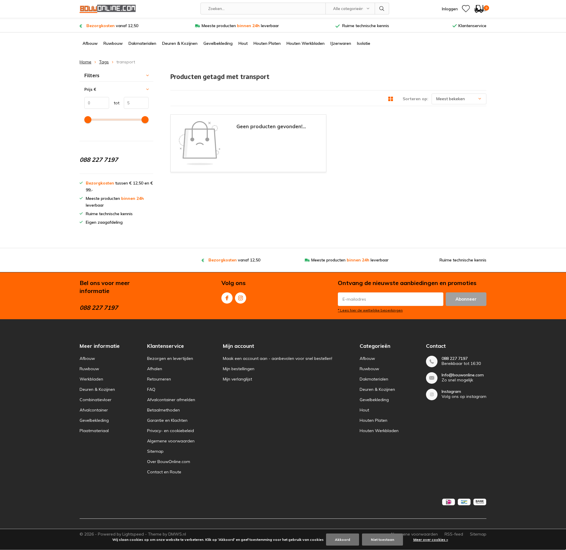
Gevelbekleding (218, 43)
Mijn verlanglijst (237, 379)
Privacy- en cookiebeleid (170, 430)
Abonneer (466, 299)
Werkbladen (91, 379)
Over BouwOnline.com (168, 461)
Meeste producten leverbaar (240, 25)
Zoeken (382, 8)
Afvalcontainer (94, 410)
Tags (104, 62)
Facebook (227, 298)
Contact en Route (164, 472)
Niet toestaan (382, 539)
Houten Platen (267, 43)
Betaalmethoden (163, 410)
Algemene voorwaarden (171, 441)
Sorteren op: (415, 98)
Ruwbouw (113, 43)
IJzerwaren (340, 43)
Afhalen (154, 368)
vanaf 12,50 (112, 25)
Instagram (240, 298)
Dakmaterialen (142, 43)
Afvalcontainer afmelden (171, 399)
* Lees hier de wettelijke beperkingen (370, 310)
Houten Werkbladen (306, 43)
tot (114, 103)
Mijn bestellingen (238, 368)
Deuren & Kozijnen (180, 43)
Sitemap (155, 451)
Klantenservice (472, 25)
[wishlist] (466, 9)
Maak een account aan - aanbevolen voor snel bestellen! (277, 358)
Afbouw (90, 43)
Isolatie (363, 43)
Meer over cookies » (430, 539)
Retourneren (159, 379)
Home (85, 62)
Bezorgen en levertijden (170, 358)
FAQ (151, 389)
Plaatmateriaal (94, 430)
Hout (243, 43)
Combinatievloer (95, 399)
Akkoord (342, 539)
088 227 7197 (455, 358)
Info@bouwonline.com (463, 375)
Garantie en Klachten (167, 420)
